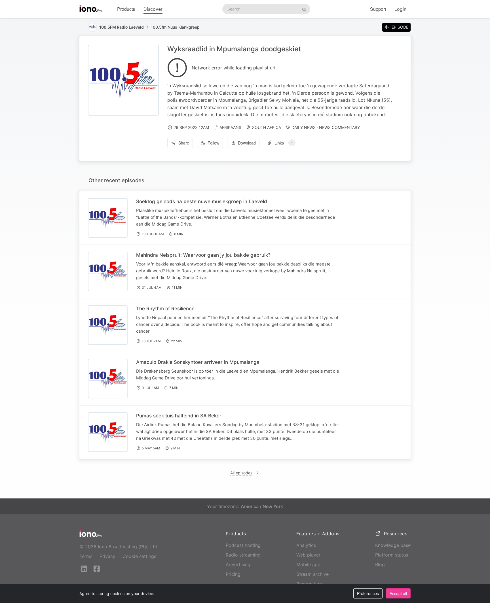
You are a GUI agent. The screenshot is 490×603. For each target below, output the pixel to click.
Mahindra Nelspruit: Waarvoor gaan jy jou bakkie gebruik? (203, 255)
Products (126, 9)
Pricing (233, 574)
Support (378, 9)
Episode (400, 27)
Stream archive (312, 574)
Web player (308, 555)
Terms (85, 556)
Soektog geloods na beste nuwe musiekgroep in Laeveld (201, 201)
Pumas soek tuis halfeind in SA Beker (178, 416)
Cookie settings (139, 556)
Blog (380, 564)
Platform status (391, 555)
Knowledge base (393, 545)
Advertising (238, 564)
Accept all (398, 593)
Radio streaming (243, 555)
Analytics (306, 545)
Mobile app (308, 564)
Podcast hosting (243, 545)
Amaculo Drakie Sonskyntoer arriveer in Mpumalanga (197, 362)
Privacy (107, 556)
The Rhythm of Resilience (165, 308)
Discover (152, 9)
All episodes (241, 472)
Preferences (368, 593)
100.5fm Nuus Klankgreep (175, 27)
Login (400, 9)
